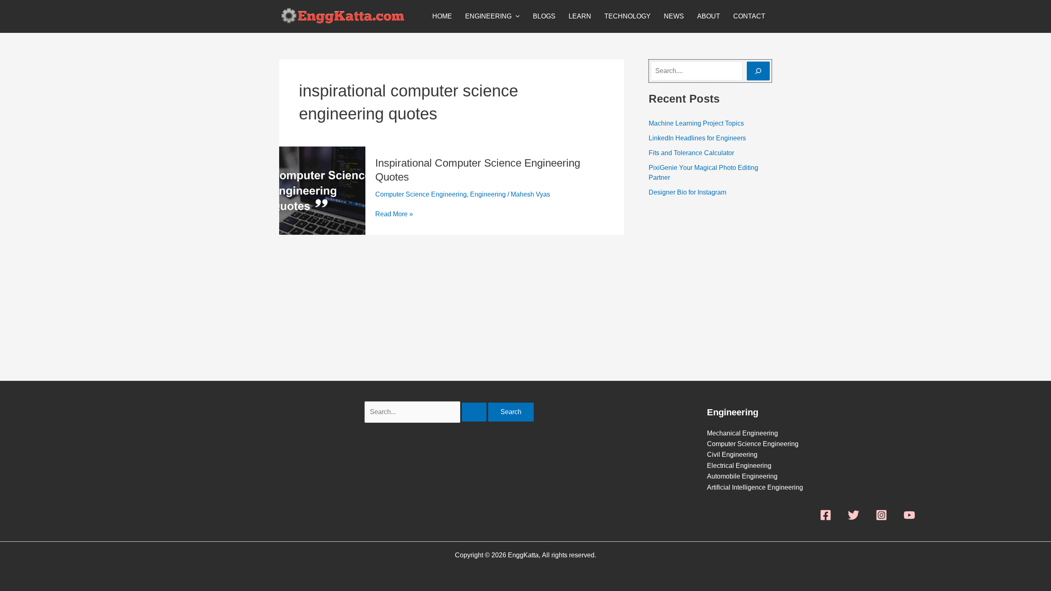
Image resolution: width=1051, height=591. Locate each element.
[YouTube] (909, 515)
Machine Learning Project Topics (696, 123)
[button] (516, 16)
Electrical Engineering (739, 465)
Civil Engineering (732, 454)
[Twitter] (853, 515)
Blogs (544, 16)
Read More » (394, 213)
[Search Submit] (474, 412)
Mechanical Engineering (742, 433)
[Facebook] (825, 515)
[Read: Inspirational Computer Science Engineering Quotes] (322, 190)
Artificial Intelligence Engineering (755, 487)
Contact (749, 16)
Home (442, 16)
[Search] (758, 71)
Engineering (488, 16)
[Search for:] (426, 411)
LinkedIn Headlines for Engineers (697, 138)
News (674, 16)
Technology (627, 16)
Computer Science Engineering (421, 194)
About (708, 16)
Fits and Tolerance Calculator (691, 152)
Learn (580, 16)
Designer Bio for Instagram (687, 192)
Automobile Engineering (742, 476)
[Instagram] (881, 515)
